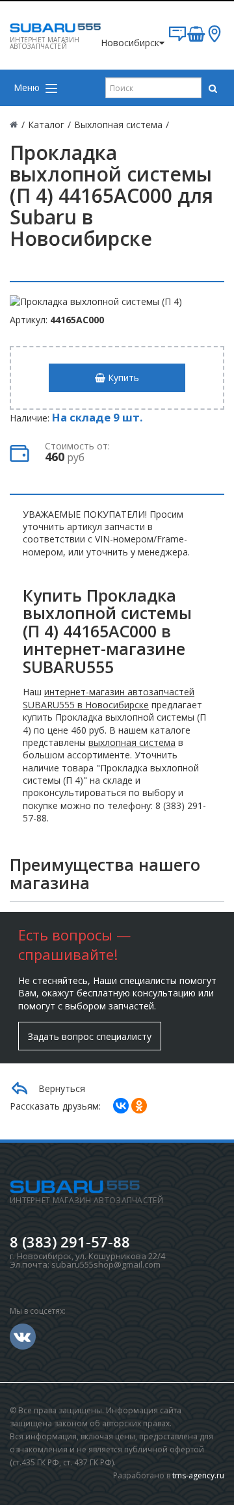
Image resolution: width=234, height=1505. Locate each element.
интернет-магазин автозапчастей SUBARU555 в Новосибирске (108, 698)
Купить (122, 377)
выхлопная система (132, 742)
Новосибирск (130, 42)
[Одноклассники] (139, 1105)
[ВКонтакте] (121, 1105)
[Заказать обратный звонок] (177, 39)
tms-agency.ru (198, 1475)
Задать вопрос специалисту (89, 1036)
